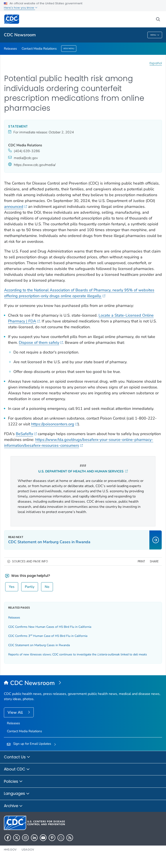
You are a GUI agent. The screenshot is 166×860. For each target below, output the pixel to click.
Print (141, 561)
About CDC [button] (15, 769)
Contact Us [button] (15, 757)
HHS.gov (10, 849)
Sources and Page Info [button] (30, 561)
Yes (11, 586)
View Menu (68, 48)
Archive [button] (11, 805)
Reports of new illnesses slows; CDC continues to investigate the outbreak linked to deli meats (77, 654)
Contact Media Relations (39, 48)
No (47, 586)
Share (154, 561)
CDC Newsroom (20, 35)
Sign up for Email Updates (32, 744)
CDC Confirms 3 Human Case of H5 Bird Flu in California (47, 636)
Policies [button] (11, 781)
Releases (10, 48)
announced (13, 206)
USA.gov (28, 849)
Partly (29, 586)
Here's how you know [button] (19, 8)
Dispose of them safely (39, 342)
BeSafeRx (24, 433)
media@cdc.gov (26, 158)
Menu (153, 35)
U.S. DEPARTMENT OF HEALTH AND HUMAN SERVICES (81, 471)
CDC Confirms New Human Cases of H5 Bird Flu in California (49, 627)
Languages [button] (15, 793)
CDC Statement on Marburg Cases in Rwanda (39, 645)
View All (16, 712)
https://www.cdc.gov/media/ (35, 165)
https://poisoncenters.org (52, 424)
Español (156, 63)
